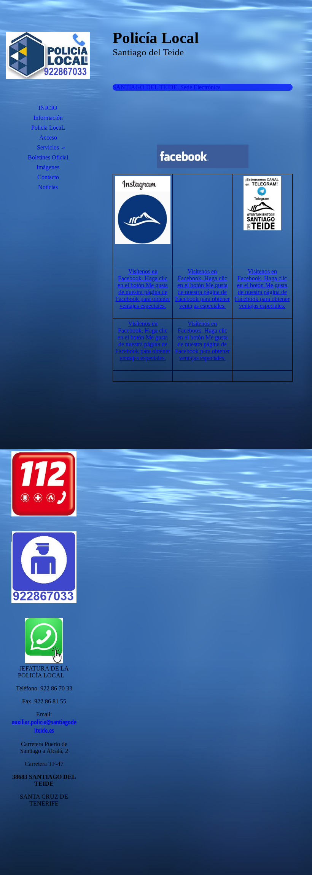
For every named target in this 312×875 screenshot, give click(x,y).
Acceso (48, 137)
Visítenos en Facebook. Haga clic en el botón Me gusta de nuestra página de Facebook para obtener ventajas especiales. (142, 288)
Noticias (48, 187)
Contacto (48, 177)
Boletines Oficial (48, 157)
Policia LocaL (48, 127)
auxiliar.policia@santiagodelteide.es (44, 726)
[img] (48, 55)
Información (48, 117)
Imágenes (48, 167)
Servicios (48, 147)
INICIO (47, 108)
